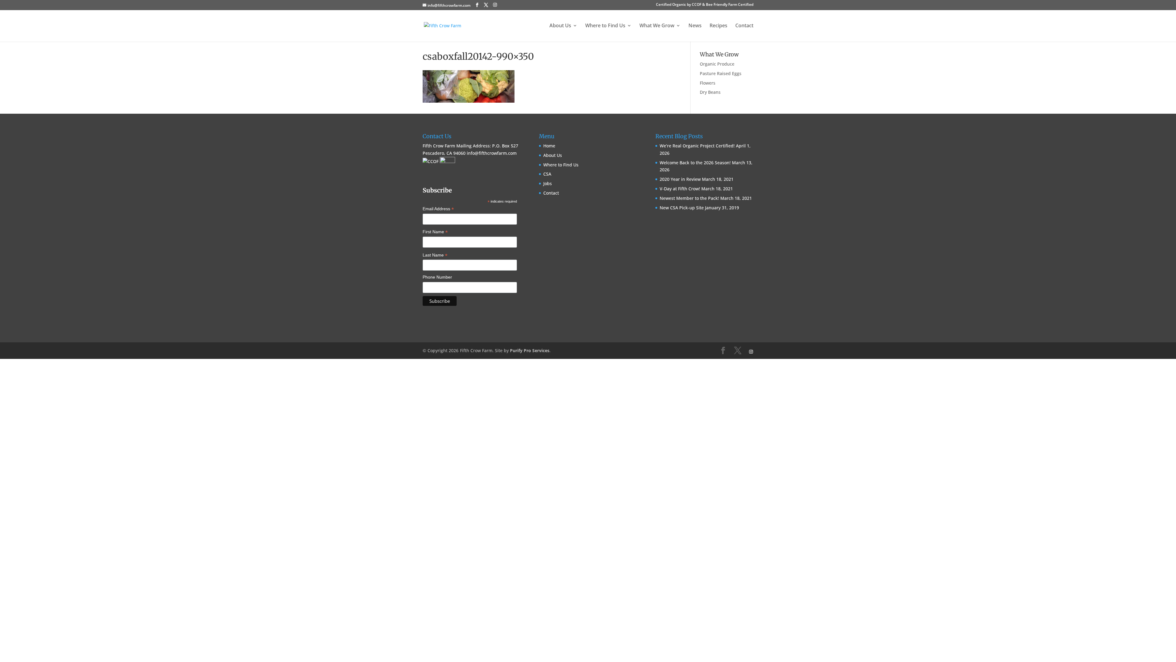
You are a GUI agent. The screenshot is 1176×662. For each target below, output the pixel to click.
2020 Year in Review (680, 179)
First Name (435, 232)
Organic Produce (717, 64)
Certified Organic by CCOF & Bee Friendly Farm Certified (704, 5)
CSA (547, 174)
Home (549, 146)
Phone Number (437, 277)
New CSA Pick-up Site (682, 208)
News (695, 26)
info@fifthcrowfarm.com (492, 153)
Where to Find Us (561, 165)
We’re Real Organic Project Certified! (697, 146)
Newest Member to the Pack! (689, 198)
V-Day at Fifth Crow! (680, 189)
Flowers (707, 83)
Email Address (438, 209)
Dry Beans (710, 92)
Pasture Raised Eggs (720, 73)
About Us (552, 155)
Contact (744, 26)
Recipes (718, 26)
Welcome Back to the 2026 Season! (695, 163)
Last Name (435, 255)
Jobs (547, 183)
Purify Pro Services (529, 350)
